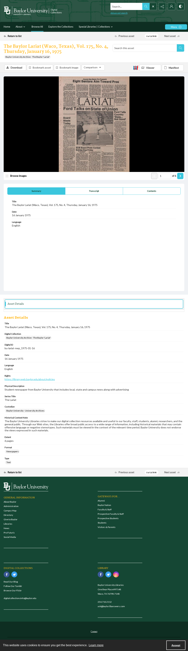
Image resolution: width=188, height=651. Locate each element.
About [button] (19, 26)
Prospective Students (108, 518)
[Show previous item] (154, 176)
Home (7, 26)
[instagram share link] (116, 574)
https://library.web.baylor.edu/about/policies (30, 379)
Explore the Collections (60, 26)
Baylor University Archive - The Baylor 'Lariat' (28, 56)
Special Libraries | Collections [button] (94, 26)
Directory (8, 515)
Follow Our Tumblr (13, 586)
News (6, 528)
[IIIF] (136, 67)
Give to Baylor (10, 519)
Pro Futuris (9, 532)
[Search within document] (180, 48)
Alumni (101, 500)
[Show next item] (180, 176)
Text (8, 462)
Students (102, 522)
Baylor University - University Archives (25, 410)
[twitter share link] (14, 574)
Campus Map (10, 510)
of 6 (174, 175)
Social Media (10, 537)
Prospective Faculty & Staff (111, 513)
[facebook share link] (7, 574)
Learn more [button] (96, 645)
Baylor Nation (104, 505)
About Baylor (10, 501)
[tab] (36, 191)
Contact (94, 631)
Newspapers (12, 451)
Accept (175, 645)
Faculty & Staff (105, 509)
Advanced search (119, 13)
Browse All (37, 26)
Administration (11, 506)
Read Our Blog (11, 581)
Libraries (8, 523)
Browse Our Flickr (13, 590)
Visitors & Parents (106, 527)
